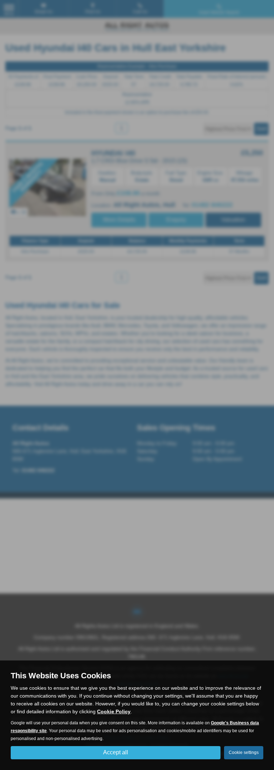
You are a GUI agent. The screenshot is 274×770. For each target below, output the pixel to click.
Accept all (115, 752)
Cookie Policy (114, 711)
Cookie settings (244, 752)
